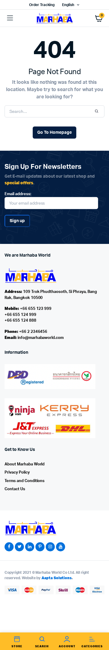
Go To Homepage (54, 132)
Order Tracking (42, 5)
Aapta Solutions (56, 577)
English (68, 5)
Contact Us (15, 489)
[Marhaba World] (54, 18)
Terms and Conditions (25, 481)
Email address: (18, 194)
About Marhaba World (25, 464)
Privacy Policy (17, 472)
